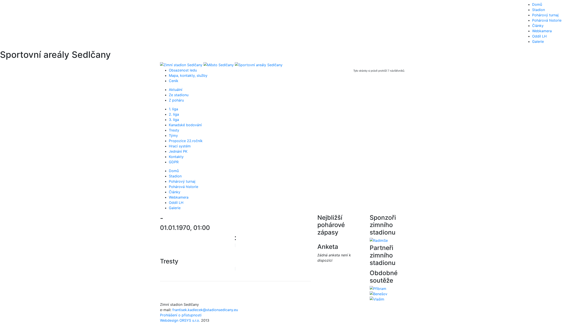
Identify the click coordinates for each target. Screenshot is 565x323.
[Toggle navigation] (10, 24)
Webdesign (169, 320)
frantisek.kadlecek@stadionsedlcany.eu (205, 310)
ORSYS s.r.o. (189, 320)
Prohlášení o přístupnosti (181, 315)
